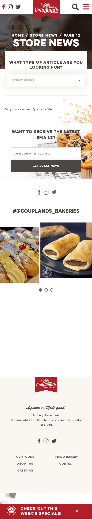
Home (18, 35)
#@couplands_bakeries (46, 211)
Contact (66, 464)
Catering (25, 471)
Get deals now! (46, 166)
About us (25, 464)
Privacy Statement (46, 415)
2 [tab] (46, 290)
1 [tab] (40, 290)
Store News (44, 35)
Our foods (25, 457)
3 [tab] (51, 290)
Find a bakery (66, 457)
